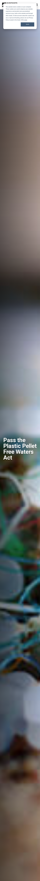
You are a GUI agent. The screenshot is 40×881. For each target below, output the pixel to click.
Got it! (27, 24)
